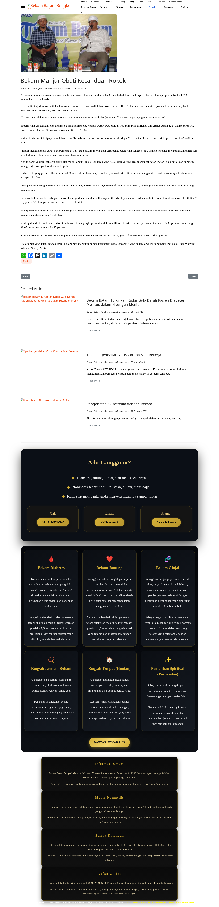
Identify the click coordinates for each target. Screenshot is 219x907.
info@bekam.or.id (109, 522)
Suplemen (168, 7)
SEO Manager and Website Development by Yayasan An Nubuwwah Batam (160, 903)
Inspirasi (104, 7)
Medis (67, 88)
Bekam (119, 7)
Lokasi (84, 13)
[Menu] (23, 6)
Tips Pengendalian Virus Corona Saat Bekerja (124, 354)
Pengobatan (136, 7)
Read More (94, 330)
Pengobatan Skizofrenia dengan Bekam (119, 403)
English (184, 7)
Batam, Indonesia (166, 522)
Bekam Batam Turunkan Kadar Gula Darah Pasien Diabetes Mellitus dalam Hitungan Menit (136, 302)
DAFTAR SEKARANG (109, 742)
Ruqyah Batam (88, 7)
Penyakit (153, 7)
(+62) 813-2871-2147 (53, 522)
